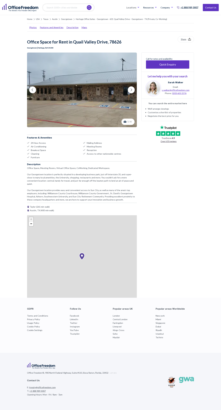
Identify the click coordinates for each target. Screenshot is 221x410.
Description (72, 27)
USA (38, 19)
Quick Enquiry (167, 64)
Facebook (74, 315)
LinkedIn (74, 319)
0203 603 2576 (179, 93)
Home (29, 19)
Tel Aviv (159, 337)
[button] (82, 256)
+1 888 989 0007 (189, 7)
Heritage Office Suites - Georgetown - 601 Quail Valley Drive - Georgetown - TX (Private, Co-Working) (121, 19)
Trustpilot (75, 333)
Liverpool (117, 326)
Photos (33, 27)
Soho (115, 333)
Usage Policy (33, 323)
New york (160, 315)
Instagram (75, 326)
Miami (158, 319)
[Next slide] (131, 89)
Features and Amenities (51, 27)
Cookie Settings (35, 330)
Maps (84, 27)
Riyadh (159, 330)
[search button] (89, 7)
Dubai (158, 326)
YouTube (74, 330)
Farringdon (118, 323)
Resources (148, 7)
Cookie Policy (33, 326)
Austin (55, 19)
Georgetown (66, 19)
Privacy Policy (33, 319)
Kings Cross (118, 330)
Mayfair (116, 337)
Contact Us (210, 7)
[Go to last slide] (32, 89)
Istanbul (160, 333)
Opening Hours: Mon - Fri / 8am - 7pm (45, 394)
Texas (46, 19)
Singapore (160, 323)
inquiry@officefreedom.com (42, 387)
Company (165, 7)
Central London (120, 319)
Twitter (73, 323)
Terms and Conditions (37, 315)
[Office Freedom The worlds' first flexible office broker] (20, 7)
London (116, 315)
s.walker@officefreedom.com (175, 90)
